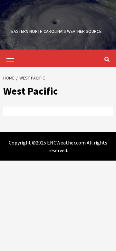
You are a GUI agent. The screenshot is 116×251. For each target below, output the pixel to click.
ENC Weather (56, 20)
